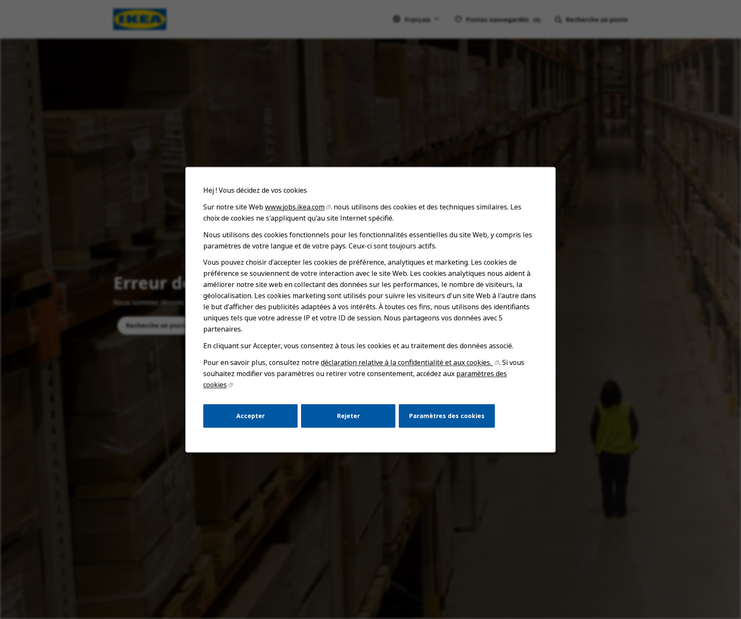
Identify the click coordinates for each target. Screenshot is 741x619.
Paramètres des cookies (447, 415)
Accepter (250, 415)
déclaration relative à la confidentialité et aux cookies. (407, 362)
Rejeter (348, 415)
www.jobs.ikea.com (295, 207)
